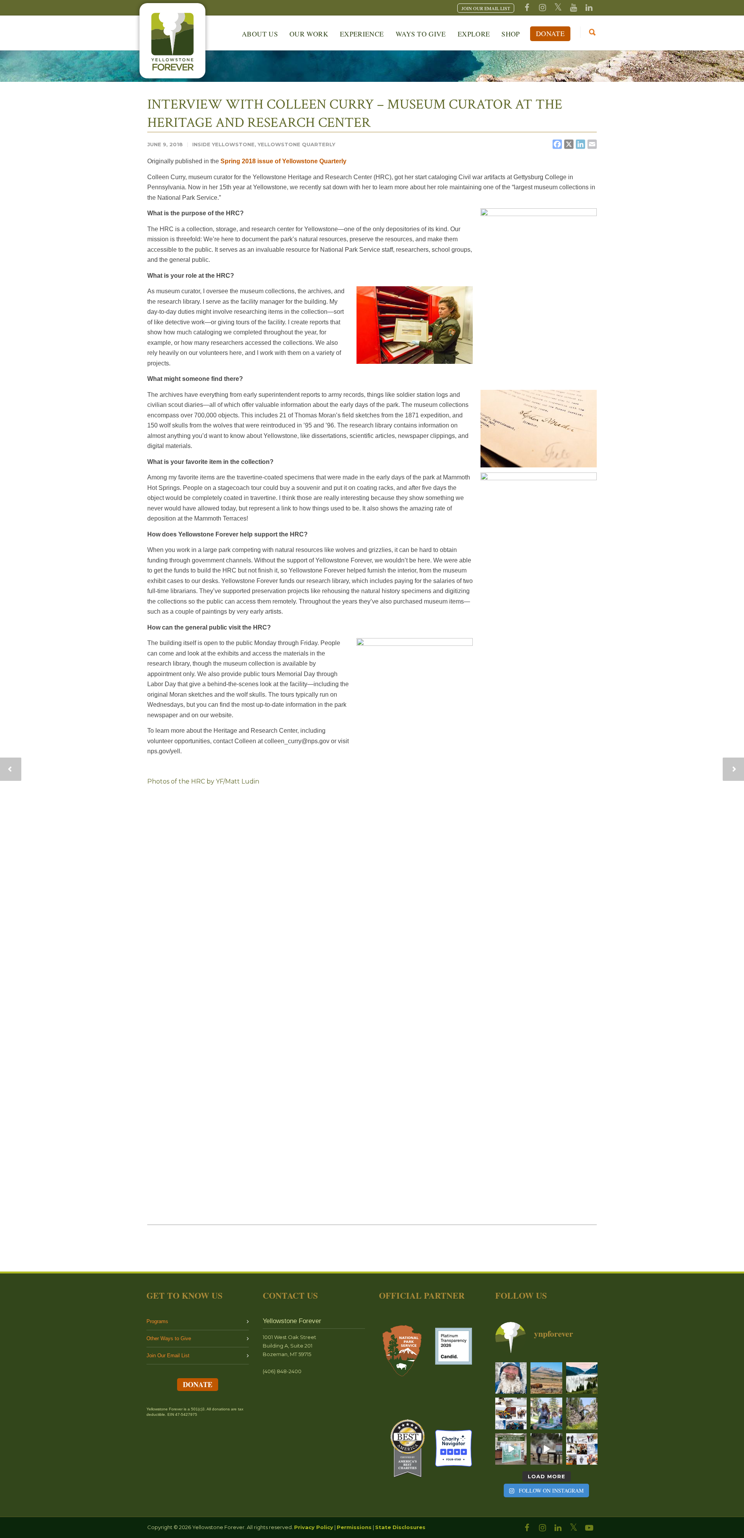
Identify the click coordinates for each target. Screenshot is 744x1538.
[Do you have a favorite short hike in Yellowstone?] (582, 1413)
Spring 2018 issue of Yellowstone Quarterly (283, 161)
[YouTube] (573, 8)
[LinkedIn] (558, 1528)
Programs (157, 1321)
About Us (260, 33)
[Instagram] (542, 8)
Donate (550, 33)
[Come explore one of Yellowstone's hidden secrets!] (511, 1449)
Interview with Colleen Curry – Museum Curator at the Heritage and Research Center (354, 113)
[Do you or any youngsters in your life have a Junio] (546, 1413)
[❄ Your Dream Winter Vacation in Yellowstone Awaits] (511, 1413)
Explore (474, 33)
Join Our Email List (167, 1355)
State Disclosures (400, 1527)
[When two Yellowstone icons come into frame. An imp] (546, 1378)
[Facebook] (527, 8)
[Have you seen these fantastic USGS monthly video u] (546, 1449)
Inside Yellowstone (223, 144)
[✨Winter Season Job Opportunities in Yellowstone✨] (582, 1449)
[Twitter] (558, 8)
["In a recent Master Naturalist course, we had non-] (511, 1378)
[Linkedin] (589, 8)
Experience (362, 33)
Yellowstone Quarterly (296, 144)
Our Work (308, 33)
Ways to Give (421, 33)
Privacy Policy (313, 1527)
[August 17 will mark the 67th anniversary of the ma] (582, 1378)
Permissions (354, 1527)
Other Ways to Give (168, 1338)
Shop (510, 33)
